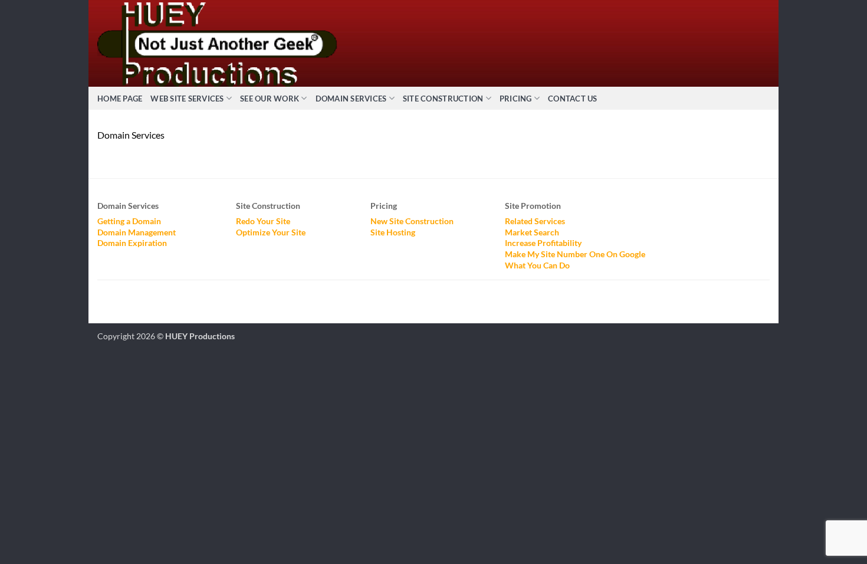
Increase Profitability (543, 243)
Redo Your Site (263, 221)
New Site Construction (412, 221)
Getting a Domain (129, 221)
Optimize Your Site (271, 232)
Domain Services (351, 98)
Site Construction (443, 98)
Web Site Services (187, 98)
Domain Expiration (132, 243)
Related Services (535, 221)
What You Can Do (537, 265)
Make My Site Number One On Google (575, 254)
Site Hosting (392, 232)
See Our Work (269, 98)
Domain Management (136, 232)
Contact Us (572, 98)
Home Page (119, 98)
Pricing (516, 98)
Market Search (532, 232)
